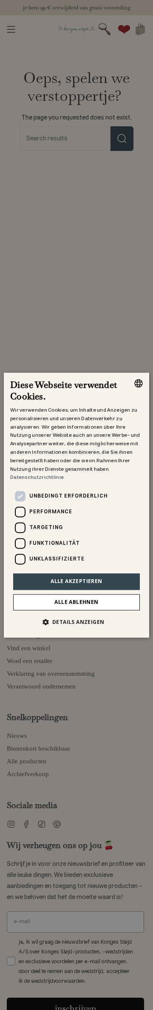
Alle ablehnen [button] (76, 602)
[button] (77, 622)
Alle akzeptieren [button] (76, 581)
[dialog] (76, 505)
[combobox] (138, 383)
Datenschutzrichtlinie (37, 477)
